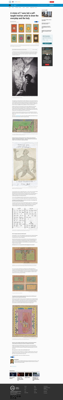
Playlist (35, 386)
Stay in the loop (47, 43)
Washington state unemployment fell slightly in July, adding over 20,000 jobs (46, 31)
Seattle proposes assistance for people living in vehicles (46, 23)
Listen (24, 7)
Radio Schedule (26, 392)
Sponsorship (35, 392)
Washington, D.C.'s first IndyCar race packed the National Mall (36, 379)
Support (27, 7)
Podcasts (16, 7)
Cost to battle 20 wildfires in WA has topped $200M (46, 20)
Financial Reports (46, 386)
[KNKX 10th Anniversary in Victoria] (47, 51)
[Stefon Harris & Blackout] (13, 374)
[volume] (12, 5)
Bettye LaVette (27, 377)
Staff (25, 389)
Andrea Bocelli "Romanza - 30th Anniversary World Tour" (20, 379)
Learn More (47, 64)
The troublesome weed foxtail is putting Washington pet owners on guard (46, 27)
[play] (9, 5)
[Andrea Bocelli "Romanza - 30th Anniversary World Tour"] (20, 374)
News (9, 7)
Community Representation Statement (47, 388)
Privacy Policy (49, 44)
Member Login (32, 7)
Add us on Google (34, 49)
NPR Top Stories (14, 366)
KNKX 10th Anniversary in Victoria (47, 58)
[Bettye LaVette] (28, 374)
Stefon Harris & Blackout (12, 378)
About (36, 7)
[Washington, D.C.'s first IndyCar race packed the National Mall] (36, 374)
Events (20, 7)
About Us (25, 386)
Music (13, 7)
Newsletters (35, 389)
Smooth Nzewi (18, 115)
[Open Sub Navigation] (14, 7)
